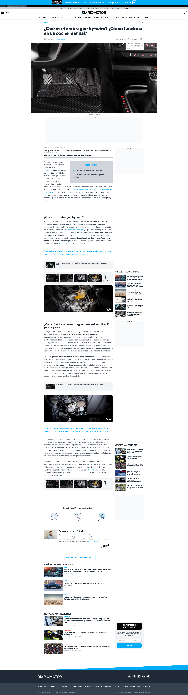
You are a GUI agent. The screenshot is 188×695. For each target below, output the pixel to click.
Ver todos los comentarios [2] (78, 557)
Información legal (126, 692)
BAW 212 (119, 8)
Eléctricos (98, 18)
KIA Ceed (90, 470)
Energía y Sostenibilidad (130, 18)
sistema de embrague (75, 230)
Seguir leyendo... (93, 541)
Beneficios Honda (96, 8)
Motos (116, 18)
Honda (112, 8)
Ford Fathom (78, 8)
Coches (64, 18)
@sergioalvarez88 (60, 39)
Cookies (134, 692)
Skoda (87, 8)
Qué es (46, 22)
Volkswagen (68, 8)
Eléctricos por (12, 6)
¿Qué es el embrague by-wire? (89, 170)
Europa (60, 8)
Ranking (88, 18)
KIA (68, 243)
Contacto (117, 692)
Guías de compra (76, 18)
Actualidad (43, 18)
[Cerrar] (143, 43)
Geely (106, 8)
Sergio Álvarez (50, 39)
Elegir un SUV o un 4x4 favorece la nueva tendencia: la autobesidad (67, 155)
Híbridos (108, 18)
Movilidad (145, 18)
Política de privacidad (144, 692)
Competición (54, 18)
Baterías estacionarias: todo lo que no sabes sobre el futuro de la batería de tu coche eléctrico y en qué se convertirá (77, 151)
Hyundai (62, 243)
